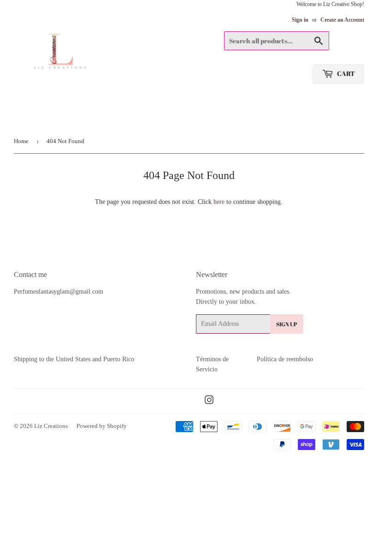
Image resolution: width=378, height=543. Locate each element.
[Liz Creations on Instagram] (209, 401)
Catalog (29, 117)
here (218, 201)
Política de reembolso (285, 359)
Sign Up (286, 324)
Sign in (300, 20)
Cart (345, 73)
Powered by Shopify (102, 425)
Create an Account (342, 20)
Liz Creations (51, 425)
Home (21, 141)
